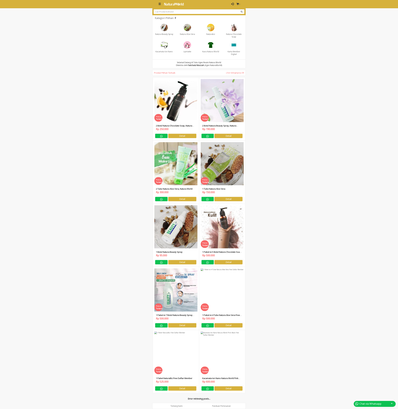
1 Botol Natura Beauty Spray (169, 252)
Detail (182, 135)
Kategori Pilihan (164, 18)
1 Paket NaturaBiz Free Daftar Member (174, 378)
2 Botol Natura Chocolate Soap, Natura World (174, 127)
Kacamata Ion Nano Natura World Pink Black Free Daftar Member (220, 379)
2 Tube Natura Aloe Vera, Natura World (174, 188)
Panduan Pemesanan (221, 406)
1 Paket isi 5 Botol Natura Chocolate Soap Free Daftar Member (221, 253)
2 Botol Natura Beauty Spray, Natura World (219, 127)
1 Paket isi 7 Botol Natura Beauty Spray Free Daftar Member (174, 316)
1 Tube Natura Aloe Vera (213, 188)
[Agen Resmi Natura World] (174, 4)
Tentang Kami (177, 406)
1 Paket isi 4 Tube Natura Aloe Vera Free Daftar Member (221, 316)
